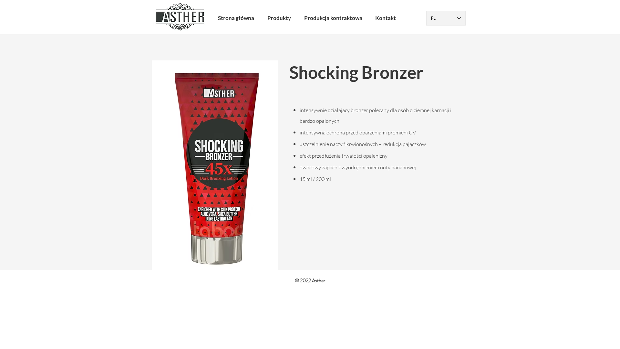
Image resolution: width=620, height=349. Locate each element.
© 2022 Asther (310, 280)
